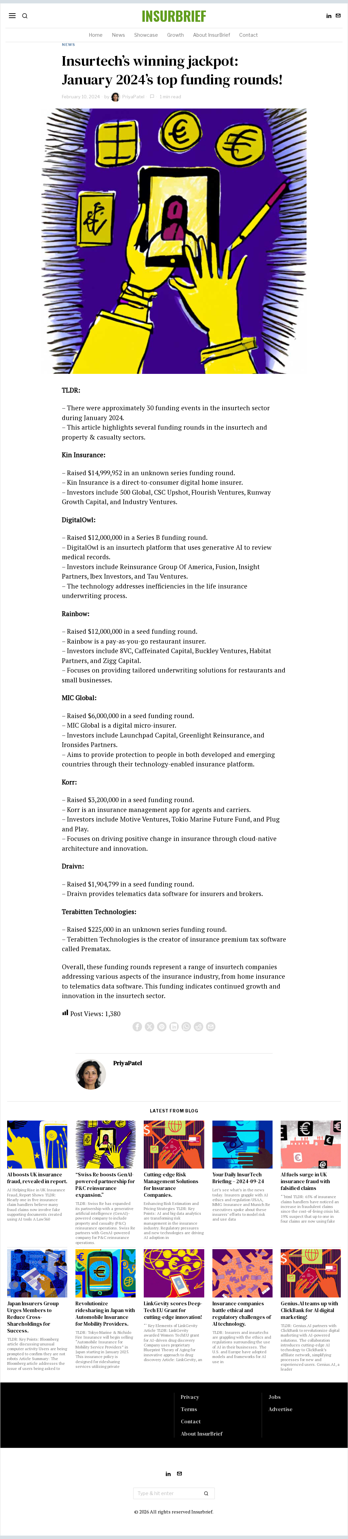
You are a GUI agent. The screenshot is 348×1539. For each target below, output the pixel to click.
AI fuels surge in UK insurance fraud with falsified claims (305, 1181)
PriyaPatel (133, 96)
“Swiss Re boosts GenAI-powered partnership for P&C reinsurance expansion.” (105, 1184)
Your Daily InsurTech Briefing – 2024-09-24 (238, 1178)
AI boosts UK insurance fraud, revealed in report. (37, 1178)
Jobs (274, 1397)
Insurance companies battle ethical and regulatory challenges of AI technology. (241, 1313)
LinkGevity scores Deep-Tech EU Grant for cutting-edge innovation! (173, 1310)
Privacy (190, 1397)
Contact (191, 1421)
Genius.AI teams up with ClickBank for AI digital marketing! (309, 1310)
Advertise (280, 1409)
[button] (206, 1493)
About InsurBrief (201, 1433)
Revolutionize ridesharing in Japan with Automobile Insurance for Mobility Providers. (105, 1313)
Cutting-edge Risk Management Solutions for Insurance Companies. (171, 1184)
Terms (189, 1409)
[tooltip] (329, 16)
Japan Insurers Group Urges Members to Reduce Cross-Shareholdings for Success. (33, 1317)
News (68, 44)
